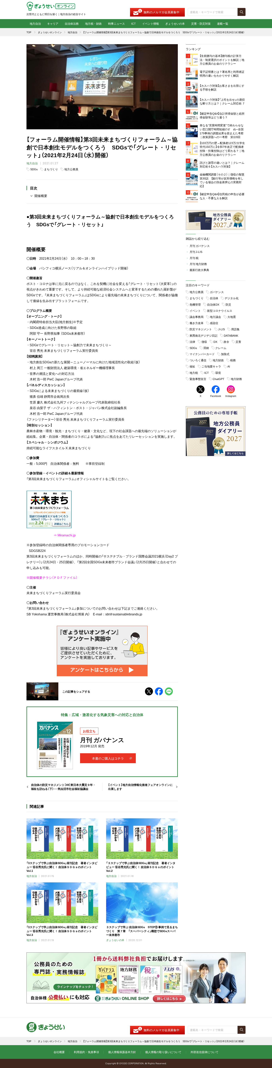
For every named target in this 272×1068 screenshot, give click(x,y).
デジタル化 (232, 298)
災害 (238, 342)
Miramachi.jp (67, 535)
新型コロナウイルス (219, 311)
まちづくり (51, 169)
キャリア (52, 23)
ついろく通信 (198, 360)
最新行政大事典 (199, 270)
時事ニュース (116, 23)
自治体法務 (72, 23)
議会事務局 (197, 317)
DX (215, 342)
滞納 (206, 348)
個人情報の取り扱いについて (163, 1052)
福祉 (192, 366)
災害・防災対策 (201, 23)
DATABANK (231, 335)
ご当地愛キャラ (211, 366)
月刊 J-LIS (196, 252)
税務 (233, 360)
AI (228, 366)
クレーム (220, 348)
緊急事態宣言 (198, 379)
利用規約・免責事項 (86, 1052)
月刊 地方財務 (198, 264)
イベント (195, 311)
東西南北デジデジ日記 (203, 335)
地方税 (194, 373)
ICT (133, 23)
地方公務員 (71, 169)
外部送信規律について (204, 1052)
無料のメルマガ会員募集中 (161, 12)
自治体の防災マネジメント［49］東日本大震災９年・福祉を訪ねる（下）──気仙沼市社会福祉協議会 (63, 787)
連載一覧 (222, 23)
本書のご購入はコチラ (108, 758)
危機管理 (195, 304)
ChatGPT (218, 379)
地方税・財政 (93, 23)
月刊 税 (194, 258)
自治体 (214, 298)
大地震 (231, 317)
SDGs (34, 169)
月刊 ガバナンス (200, 246)
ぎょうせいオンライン (50, 32)
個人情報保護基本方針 (122, 1052)
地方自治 (35, 23)
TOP (28, 32)
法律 (192, 342)
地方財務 (236, 379)
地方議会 (215, 317)
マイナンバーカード (202, 354)
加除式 (225, 354)
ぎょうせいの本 (175, 23)
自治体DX (213, 304)
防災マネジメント (201, 329)
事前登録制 (97, 463)
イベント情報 (150, 23)
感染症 (214, 323)
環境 (218, 373)
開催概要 (40, 195)
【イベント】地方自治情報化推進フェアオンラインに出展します (140, 787)
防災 (228, 304)
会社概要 (59, 1052)
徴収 (204, 342)
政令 (226, 342)
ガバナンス (217, 292)
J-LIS (221, 329)
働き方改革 (197, 323)
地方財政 (218, 360)
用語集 (235, 329)
